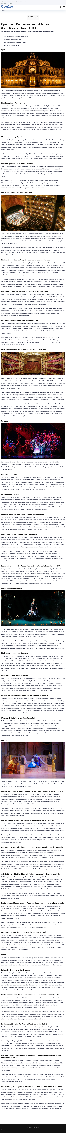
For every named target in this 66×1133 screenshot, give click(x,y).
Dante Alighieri (15, 1)
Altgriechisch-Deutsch (6, 1)
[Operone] (7, 6)
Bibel (25, 1)
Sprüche (10, 3)
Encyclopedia (4, 3)
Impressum (7, 1129)
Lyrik (21, 1)
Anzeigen (35, 16)
